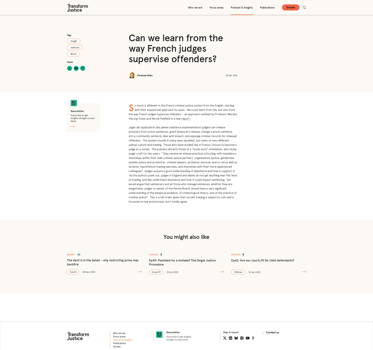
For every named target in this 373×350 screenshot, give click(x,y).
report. (185, 118)
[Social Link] (225, 338)
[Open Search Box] (304, 7)
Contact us (272, 332)
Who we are (195, 7)
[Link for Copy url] (82, 68)
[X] (69, 68)
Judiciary (75, 47)
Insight (74, 41)
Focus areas (217, 7)
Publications (267, 7)
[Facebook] (76, 68)
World (73, 53)
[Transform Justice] (77, 7)
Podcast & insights (242, 7)
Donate (290, 7)
